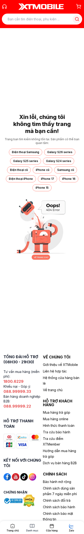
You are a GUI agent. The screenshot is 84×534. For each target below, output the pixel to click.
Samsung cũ (65, 170)
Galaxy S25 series (25, 161)
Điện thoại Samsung (25, 152)
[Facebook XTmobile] (7, 477)
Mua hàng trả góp (56, 412)
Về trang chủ (53, 390)
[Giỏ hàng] (78, 6)
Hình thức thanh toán (58, 425)
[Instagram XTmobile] (32, 477)
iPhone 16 (68, 178)
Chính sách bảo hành (59, 507)
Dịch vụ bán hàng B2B (60, 463)
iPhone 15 (42, 187)
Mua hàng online (55, 419)
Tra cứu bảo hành (56, 432)
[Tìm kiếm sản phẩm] (77, 19)
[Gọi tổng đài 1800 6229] (4, 6)
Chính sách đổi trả (56, 500)
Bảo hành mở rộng (57, 482)
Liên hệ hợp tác (55, 371)
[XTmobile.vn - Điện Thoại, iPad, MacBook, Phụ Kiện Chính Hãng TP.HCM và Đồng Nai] (41, 6)
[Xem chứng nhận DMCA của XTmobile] (29, 500)
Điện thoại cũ (19, 170)
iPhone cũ (42, 170)
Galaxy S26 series (59, 152)
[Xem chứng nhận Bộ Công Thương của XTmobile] (13, 500)
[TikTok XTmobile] (24, 477)
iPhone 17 (47, 178)
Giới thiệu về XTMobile (60, 365)
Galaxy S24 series (58, 161)
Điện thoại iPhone (21, 178)
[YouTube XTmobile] (15, 477)
